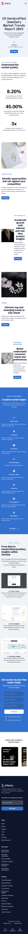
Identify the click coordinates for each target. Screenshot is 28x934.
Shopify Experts (5, 840)
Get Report (14, 51)
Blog (2, 834)
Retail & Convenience (7, 906)
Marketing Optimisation (4, 855)
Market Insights (5, 859)
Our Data (3, 837)
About (3, 823)
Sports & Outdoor (6, 903)
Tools (3, 832)
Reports (3, 829)
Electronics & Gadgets (5, 891)
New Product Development (5, 851)
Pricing (3, 826)
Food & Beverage (6, 880)
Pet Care (3, 901)
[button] (25, 3)
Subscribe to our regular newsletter (12, 798)
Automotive (4, 909)
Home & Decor (5, 888)
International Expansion (5, 865)
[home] (6, 3)
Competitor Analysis (7, 861)
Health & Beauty (6, 883)
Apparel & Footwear (7, 885)
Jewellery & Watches (7, 895)
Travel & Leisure (5, 912)
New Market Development (5, 869)
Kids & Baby (4, 898)
